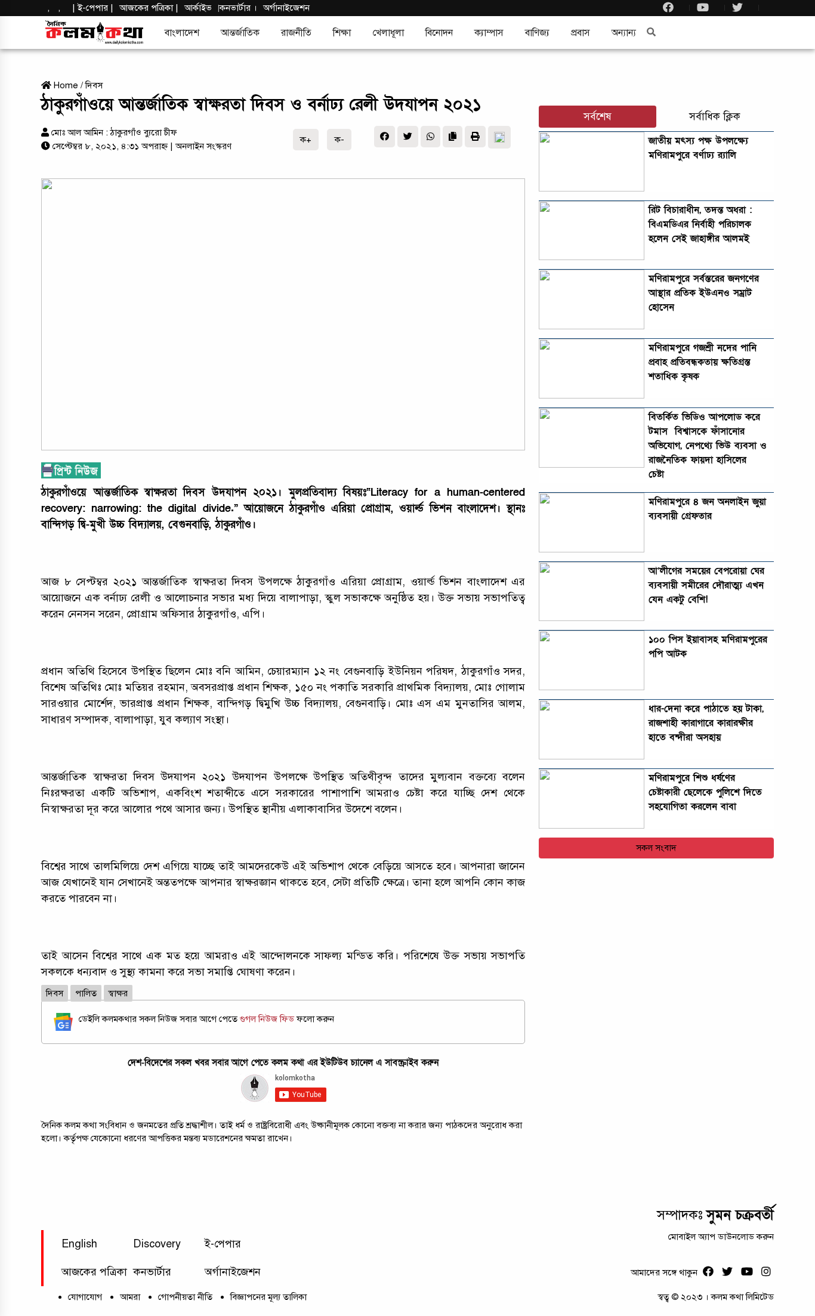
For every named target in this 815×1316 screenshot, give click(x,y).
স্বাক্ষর (118, 993)
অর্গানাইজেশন (286, 7)
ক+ (305, 139)
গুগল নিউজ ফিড (268, 1019)
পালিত (86, 993)
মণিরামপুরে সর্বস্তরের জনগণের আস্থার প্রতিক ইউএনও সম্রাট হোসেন (704, 293)
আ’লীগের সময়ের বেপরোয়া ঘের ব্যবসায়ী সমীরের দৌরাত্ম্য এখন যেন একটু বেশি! (706, 585)
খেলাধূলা (388, 33)
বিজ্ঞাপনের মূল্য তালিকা (268, 1297)
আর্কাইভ (198, 7)
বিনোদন (439, 33)
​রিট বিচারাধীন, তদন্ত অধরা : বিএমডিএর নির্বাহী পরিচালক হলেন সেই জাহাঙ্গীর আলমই (700, 224)
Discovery (157, 1243)
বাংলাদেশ (182, 33)
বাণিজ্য (537, 33)
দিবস (94, 85)
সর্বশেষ (598, 116)
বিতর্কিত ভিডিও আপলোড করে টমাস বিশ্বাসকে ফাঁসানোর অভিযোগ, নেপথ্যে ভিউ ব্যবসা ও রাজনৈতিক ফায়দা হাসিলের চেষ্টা (708, 445)
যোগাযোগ (85, 1297)
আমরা (130, 1297)
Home (64, 85)
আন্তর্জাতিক (240, 33)
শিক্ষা (342, 33)
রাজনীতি (296, 33)
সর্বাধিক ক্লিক (714, 116)
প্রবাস (580, 33)
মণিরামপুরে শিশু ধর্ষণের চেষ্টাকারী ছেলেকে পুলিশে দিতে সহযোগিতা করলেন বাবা (705, 792)
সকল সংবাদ (656, 847)
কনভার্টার (236, 7)
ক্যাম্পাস (489, 33)
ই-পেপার (93, 7)
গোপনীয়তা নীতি (185, 1297)
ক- (339, 139)
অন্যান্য (624, 33)
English (79, 1243)
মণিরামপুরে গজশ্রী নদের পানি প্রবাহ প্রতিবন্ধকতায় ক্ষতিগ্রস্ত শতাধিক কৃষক (703, 362)
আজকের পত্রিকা (94, 1271)
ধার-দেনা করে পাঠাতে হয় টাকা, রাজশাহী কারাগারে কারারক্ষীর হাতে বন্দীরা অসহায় (706, 723)
